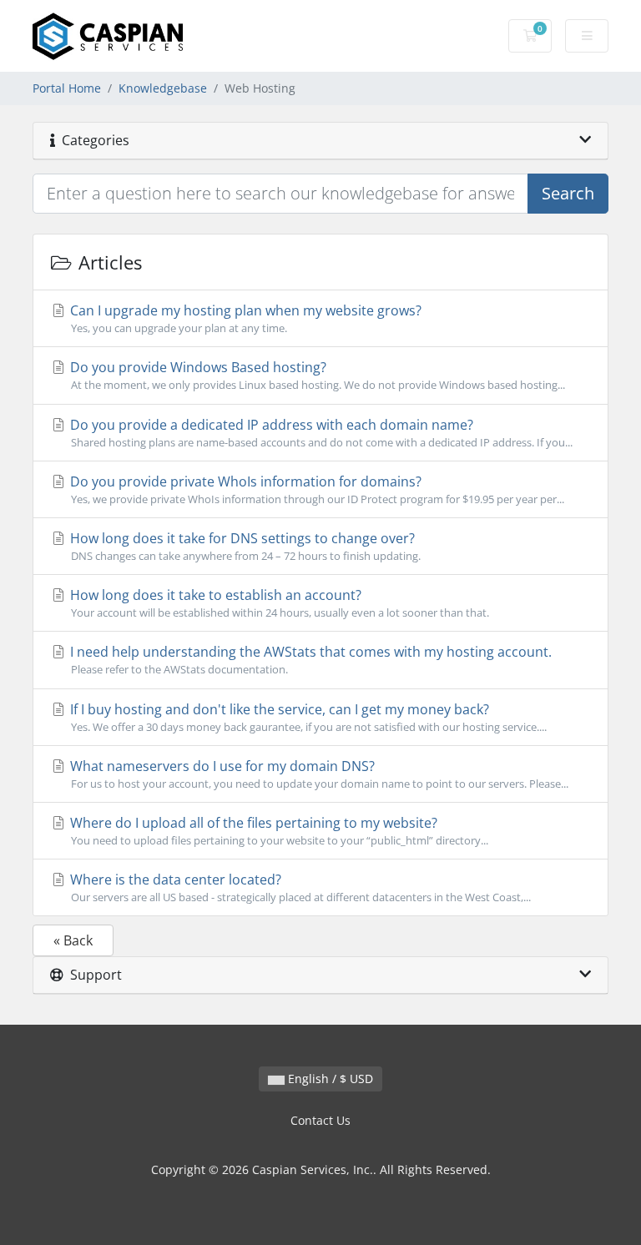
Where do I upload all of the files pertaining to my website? (277, 831)
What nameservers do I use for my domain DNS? (317, 774)
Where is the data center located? (299, 887)
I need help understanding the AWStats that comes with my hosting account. (309, 660)
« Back (73, 940)
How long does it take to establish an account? (278, 603)
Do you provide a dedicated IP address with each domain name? (320, 433)
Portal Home (67, 88)
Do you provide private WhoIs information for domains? (315, 489)
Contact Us (320, 1120)
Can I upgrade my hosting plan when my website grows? (244, 318)
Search (568, 193)
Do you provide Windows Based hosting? (316, 375)
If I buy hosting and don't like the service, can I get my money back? (307, 717)
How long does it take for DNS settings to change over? (244, 546)
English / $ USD (329, 1078)
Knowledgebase (163, 88)
